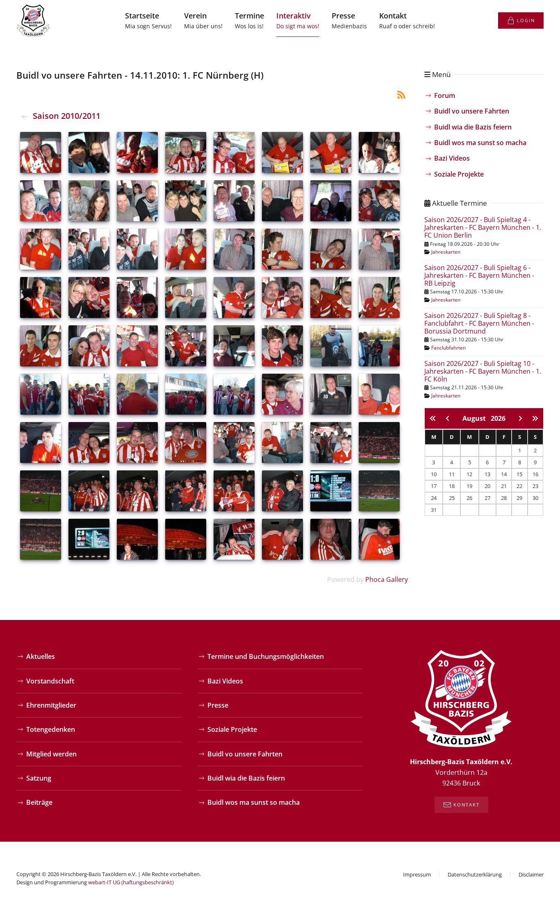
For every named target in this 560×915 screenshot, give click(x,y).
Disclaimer (531, 874)
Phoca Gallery (386, 579)
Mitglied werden (51, 753)
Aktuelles (40, 656)
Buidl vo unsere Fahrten (471, 111)
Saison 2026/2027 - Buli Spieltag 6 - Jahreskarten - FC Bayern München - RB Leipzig (479, 275)
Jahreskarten (445, 251)
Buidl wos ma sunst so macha (480, 142)
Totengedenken (50, 729)
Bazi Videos (452, 158)
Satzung (38, 778)
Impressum (417, 874)
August (476, 418)
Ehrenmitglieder (51, 705)
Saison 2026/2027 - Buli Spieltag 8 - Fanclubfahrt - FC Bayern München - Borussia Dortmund (479, 323)
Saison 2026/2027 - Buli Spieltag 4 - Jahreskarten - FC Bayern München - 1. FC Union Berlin (482, 227)
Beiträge (39, 802)
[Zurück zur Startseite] (33, 20)
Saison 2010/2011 (66, 115)
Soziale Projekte (459, 174)
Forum (444, 95)
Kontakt (466, 804)
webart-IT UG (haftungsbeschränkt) (131, 882)
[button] (203, 20)
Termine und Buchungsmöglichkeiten (265, 656)
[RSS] (401, 93)
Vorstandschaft (50, 681)
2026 (498, 418)
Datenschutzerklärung (475, 874)
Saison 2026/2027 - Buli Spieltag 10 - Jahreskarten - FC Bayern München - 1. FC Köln (482, 371)
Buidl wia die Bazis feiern (473, 127)
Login (526, 20)
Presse (217, 705)
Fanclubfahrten (448, 347)
